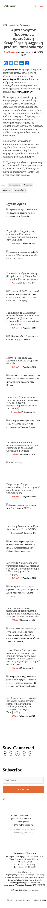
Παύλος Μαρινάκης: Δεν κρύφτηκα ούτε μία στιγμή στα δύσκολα (22, 360)
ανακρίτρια (9, 79)
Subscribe (23, 789)
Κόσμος (15, 243)
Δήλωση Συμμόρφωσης (23, 825)
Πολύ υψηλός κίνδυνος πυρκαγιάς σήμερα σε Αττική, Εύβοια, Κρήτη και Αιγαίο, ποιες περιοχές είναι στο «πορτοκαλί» (23, 612)
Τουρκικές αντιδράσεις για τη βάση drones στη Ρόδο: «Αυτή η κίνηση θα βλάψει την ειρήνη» (23, 276)
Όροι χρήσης (23, 822)
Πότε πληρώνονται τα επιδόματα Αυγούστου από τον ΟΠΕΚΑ (23, 528)
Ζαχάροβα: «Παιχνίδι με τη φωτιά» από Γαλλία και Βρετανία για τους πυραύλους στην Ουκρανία (21, 235)
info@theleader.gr (24, 872)
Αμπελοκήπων (25, 91)
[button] (35, 6)
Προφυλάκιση (20, 190)
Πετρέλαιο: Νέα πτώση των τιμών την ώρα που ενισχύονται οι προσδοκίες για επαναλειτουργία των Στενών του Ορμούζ (22, 402)
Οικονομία (15, 412)
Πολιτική (15, 328)
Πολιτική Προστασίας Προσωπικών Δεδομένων (20, 817)
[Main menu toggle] (41, 6)
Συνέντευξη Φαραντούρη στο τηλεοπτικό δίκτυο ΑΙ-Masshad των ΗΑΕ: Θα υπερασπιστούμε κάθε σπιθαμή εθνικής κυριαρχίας (22, 568)
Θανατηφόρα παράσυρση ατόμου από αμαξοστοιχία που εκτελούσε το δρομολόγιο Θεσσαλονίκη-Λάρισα (22, 446)
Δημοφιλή (6, 190)
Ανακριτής (28, 185)
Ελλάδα (8, 52)
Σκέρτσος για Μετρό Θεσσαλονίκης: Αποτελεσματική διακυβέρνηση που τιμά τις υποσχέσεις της (23, 488)
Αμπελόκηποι (14, 185)
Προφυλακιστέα (12, 69)
